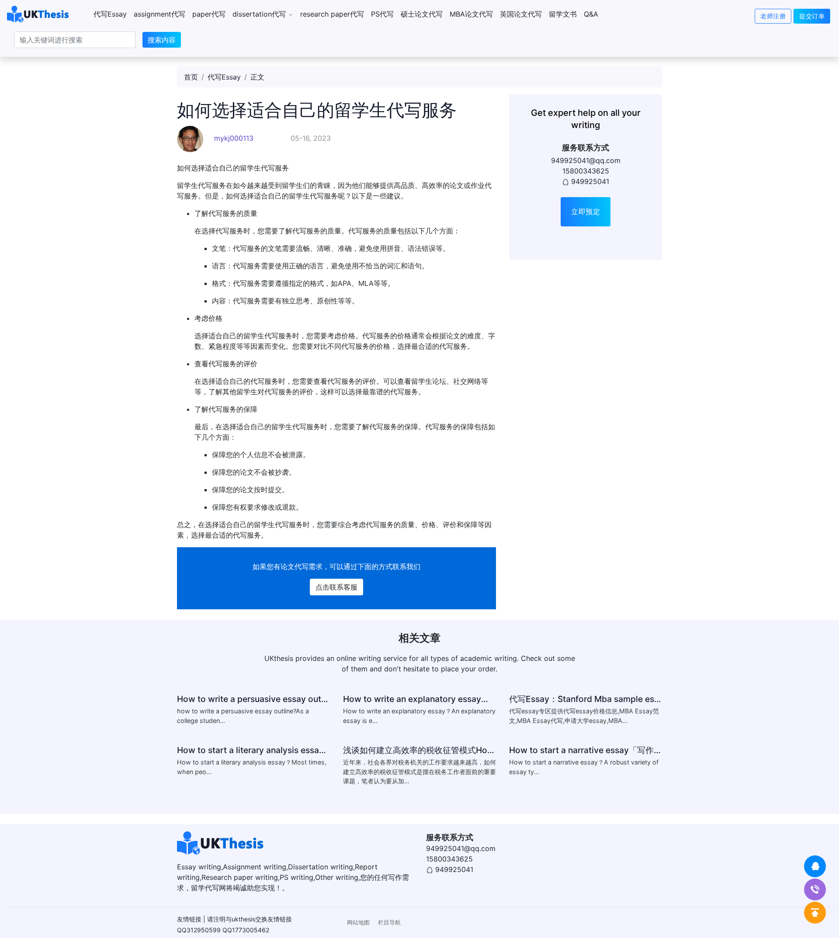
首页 (191, 77)
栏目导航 (389, 922)
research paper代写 (332, 14)
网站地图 (358, 922)
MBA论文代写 (471, 14)
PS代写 (382, 14)
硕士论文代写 (422, 14)
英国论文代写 (521, 14)
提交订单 (812, 16)
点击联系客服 (336, 587)
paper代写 (208, 14)
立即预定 (585, 211)
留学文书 (563, 14)
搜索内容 (162, 39)
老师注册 (773, 16)
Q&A (591, 14)
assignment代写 (159, 14)
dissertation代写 (260, 14)
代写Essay (110, 14)
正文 (257, 77)
